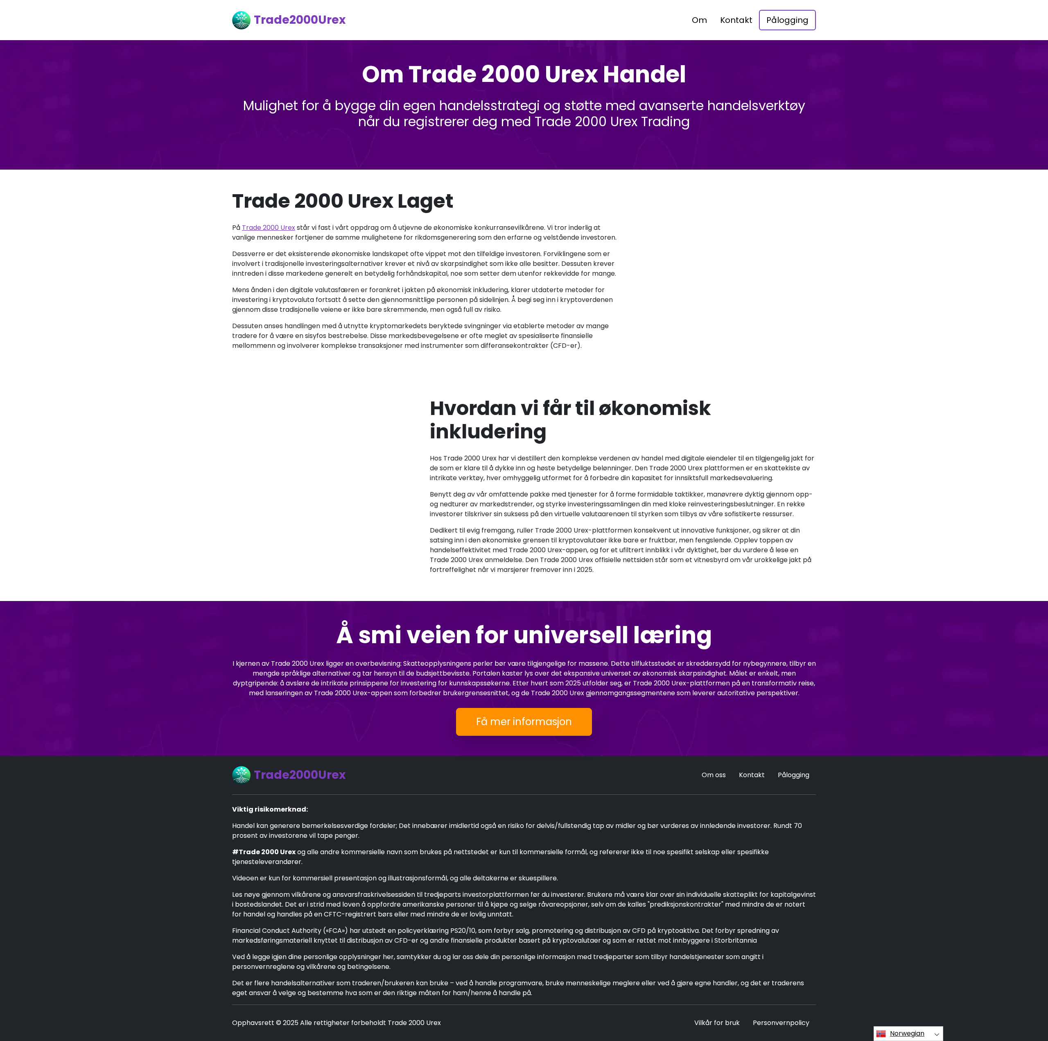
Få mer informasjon (524, 721)
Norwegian (907, 1033)
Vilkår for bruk (717, 1022)
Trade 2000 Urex (268, 227)
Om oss (714, 775)
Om (699, 20)
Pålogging (787, 20)
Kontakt (736, 20)
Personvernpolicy (781, 1022)
